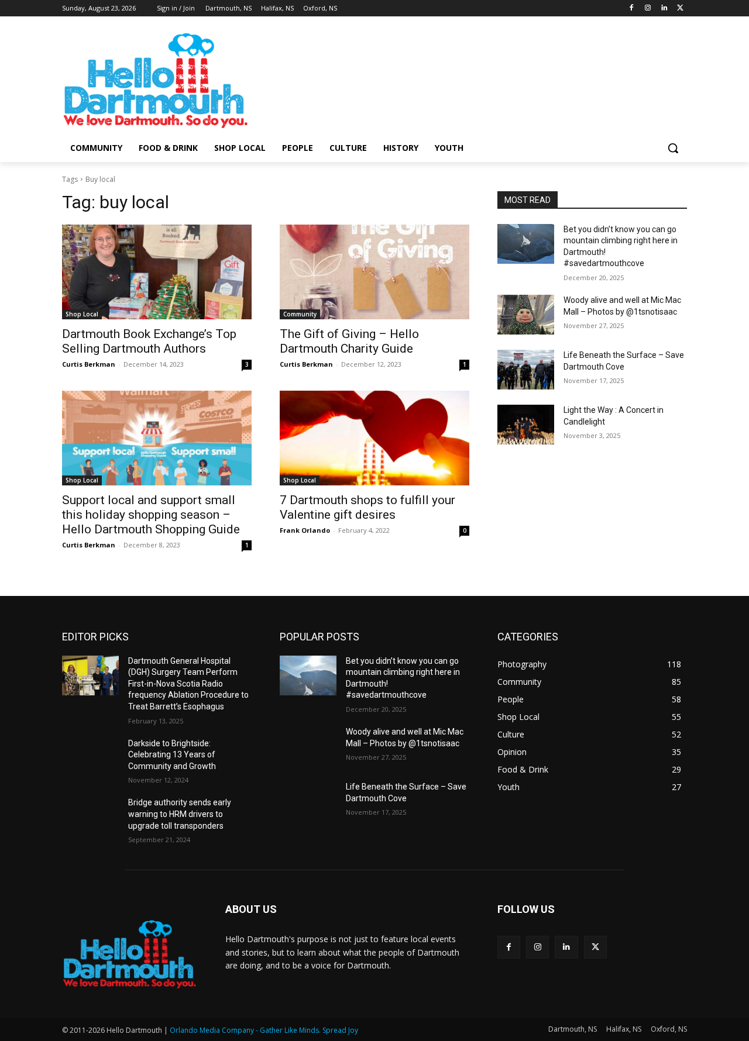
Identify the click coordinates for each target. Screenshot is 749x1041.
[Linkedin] (664, 8)
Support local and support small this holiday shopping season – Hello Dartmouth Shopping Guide (151, 514)
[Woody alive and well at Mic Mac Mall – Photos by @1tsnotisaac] (525, 315)
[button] (673, 148)
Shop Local (82, 314)
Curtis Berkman (88, 364)
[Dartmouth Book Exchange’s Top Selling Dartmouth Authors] (157, 272)
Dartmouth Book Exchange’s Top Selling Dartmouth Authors (149, 341)
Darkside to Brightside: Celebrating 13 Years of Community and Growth (172, 755)
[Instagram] (648, 8)
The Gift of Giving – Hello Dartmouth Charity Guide (349, 341)
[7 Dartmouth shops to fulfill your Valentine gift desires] (374, 438)
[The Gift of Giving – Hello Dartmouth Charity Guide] (374, 272)
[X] (680, 8)
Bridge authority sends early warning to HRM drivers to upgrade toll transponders (179, 814)
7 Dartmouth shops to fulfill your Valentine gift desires (367, 507)
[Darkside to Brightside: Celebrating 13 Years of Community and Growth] (90, 758)
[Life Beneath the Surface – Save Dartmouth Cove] (525, 369)
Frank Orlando (305, 530)
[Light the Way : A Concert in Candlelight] (525, 424)
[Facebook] (631, 8)
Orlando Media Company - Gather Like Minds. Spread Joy (264, 1030)
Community (300, 314)
